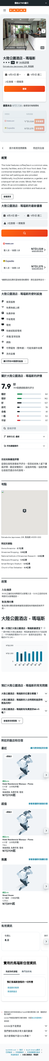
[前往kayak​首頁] (17, 10)
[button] (46, 3)
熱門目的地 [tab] (27, 971)
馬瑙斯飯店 (12, 991)
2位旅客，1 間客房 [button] (14, 81)
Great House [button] (8, 895)
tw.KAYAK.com (11, 1050)
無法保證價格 (37, 1018)
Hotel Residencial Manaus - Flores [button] (17, 784)
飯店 (21, 1050)
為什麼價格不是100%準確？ (17, 1036)
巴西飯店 (9, 1052)
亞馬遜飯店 (20, 1052)
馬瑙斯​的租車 (13, 987)
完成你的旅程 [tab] (11, 971)
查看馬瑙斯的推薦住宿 (38, 859)
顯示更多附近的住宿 (39, 748)
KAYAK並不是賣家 (12, 1026)
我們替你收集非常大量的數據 (18, 1031)
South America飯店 (33, 1050)
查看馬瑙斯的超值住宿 (38, 803)
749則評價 (24, 62)
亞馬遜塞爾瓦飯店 (33, 1052)
